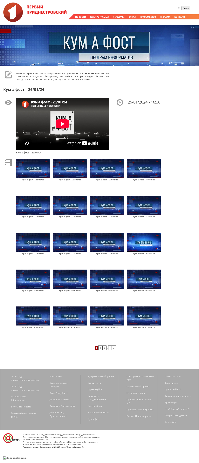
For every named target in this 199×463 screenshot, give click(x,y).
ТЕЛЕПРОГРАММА (99, 16)
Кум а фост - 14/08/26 (107, 216)
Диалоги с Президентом (62, 406)
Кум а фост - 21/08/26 (70, 179)
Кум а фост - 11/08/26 (70, 253)
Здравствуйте (95, 389)
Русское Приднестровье (139, 416)
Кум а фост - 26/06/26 (107, 327)
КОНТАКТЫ (180, 16)
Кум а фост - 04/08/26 (107, 290)
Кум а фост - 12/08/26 (33, 253)
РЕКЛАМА (165, 16)
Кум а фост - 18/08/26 (33, 216)
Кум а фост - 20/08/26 (107, 179)
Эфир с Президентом (176, 415)
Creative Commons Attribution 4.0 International (57, 444)
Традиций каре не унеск (178, 395)
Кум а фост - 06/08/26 (33, 290)
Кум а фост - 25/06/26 (144, 327)
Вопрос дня (56, 376)
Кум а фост (94, 419)
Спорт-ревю (171, 382)
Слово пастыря (173, 376)
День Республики (59, 393)
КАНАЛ (132, 16)
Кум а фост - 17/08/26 (70, 216)
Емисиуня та (94, 382)
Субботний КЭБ (173, 389)
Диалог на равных (59, 399)
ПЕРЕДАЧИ (119, 16)
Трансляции (171, 402)
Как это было (95, 406)
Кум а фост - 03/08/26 (144, 290)
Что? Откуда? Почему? (177, 408)
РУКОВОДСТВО (148, 16)
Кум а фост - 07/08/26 (144, 253)
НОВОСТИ (80, 16)
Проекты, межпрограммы (140, 409)
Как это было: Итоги (98, 412)
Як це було (170, 421)
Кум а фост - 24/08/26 (33, 179)
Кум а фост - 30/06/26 (33, 327)
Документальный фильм (101, 376)
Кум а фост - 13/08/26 (144, 216)
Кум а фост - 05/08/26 (70, 290)
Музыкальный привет (138, 386)
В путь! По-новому (21, 406)
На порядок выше (136, 393)
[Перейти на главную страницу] (35, 21)
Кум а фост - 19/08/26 (144, 179)
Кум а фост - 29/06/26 (70, 327)
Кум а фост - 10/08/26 (107, 253)
